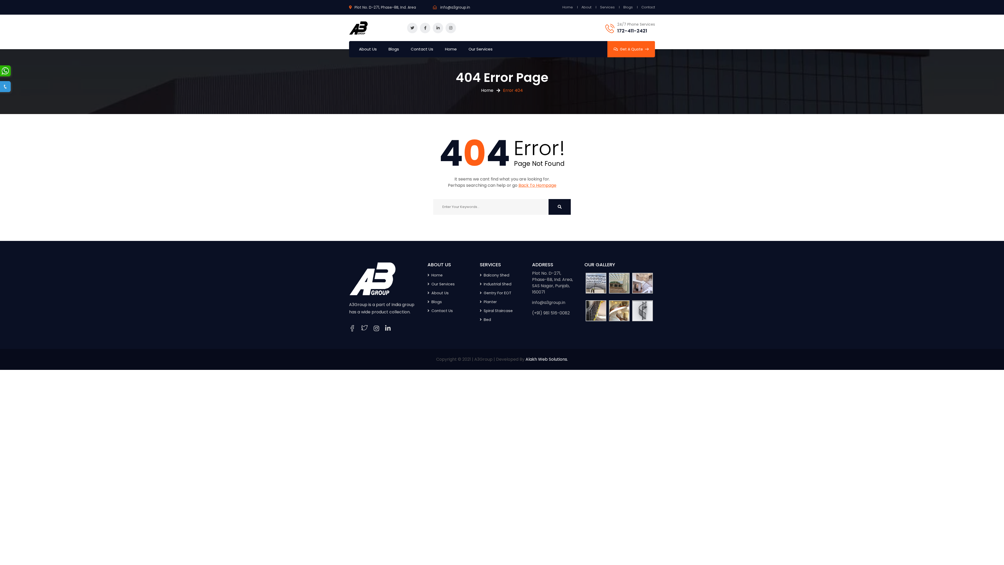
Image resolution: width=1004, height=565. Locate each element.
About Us (368, 49)
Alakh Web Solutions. (547, 359)
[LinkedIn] (388, 328)
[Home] (372, 278)
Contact (648, 7)
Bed (487, 319)
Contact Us (422, 49)
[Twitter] (364, 328)
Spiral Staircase (498, 310)
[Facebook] (352, 328)
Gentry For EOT (497, 293)
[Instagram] (376, 328)
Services (607, 7)
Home (567, 7)
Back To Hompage (537, 185)
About (586, 7)
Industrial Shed (497, 284)
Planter (490, 301)
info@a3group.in (455, 7)
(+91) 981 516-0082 (551, 313)
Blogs (628, 7)
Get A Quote (631, 49)
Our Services (481, 49)
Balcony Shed (496, 275)
